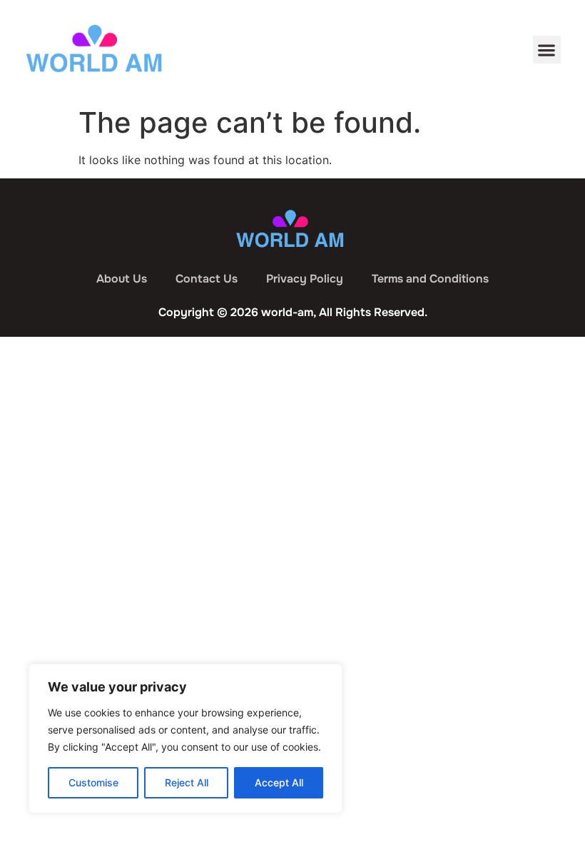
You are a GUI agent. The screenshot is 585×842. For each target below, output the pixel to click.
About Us (121, 278)
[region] (185, 738)
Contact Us (207, 278)
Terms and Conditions (430, 278)
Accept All (279, 782)
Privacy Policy (304, 278)
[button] (547, 50)
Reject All (186, 782)
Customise (93, 782)
